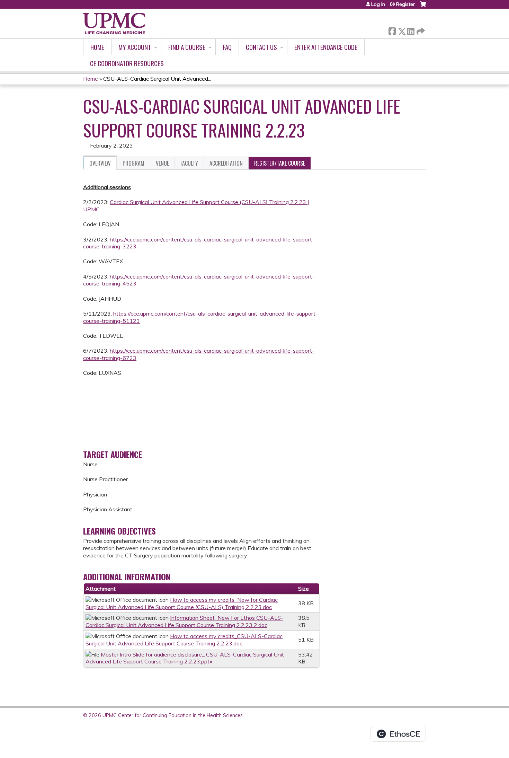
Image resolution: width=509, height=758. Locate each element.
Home (97, 47)
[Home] (114, 23)
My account (134, 47)
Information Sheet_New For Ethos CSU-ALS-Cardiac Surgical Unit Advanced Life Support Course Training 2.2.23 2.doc (184, 621)
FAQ (227, 47)
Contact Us (261, 47)
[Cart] (423, 7)
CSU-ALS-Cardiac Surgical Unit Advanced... (157, 78)
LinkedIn (410, 30)
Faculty (189, 163)
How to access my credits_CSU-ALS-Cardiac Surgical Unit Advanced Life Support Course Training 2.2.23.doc (184, 640)
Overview (100, 163)
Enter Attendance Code (325, 47)
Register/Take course (279, 163)
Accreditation (226, 163)
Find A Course (186, 47)
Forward (420, 29)
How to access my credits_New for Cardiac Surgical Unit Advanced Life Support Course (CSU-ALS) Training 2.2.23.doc (182, 603)
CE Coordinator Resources (127, 63)
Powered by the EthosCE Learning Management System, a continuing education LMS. (398, 734)
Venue (162, 163)
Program (133, 163)
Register (405, 4)
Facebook (392, 30)
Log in (378, 4)
